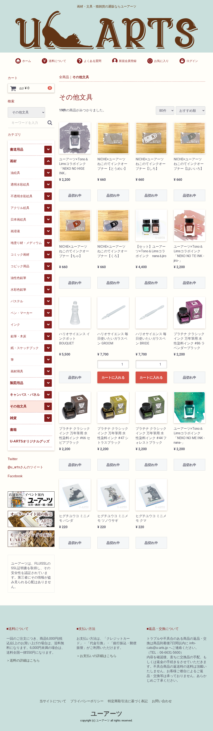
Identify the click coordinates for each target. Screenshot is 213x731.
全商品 (64, 77)
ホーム (26, 61)
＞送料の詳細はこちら (23, 660)
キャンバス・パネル (25, 394)
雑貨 (13, 418)
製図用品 (16, 383)
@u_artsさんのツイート (25, 467)
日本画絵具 (18, 219)
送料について (57, 61)
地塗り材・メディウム (26, 243)
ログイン (192, 61)
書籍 (13, 429)
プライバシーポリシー (87, 701)
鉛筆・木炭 (18, 336)
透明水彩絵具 (20, 184)
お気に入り (161, 61)
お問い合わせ (162, 701)
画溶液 (15, 231)
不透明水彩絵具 (21, 196)
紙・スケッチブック (25, 348)
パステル (17, 301)
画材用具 (17, 371)
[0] (13, 88)
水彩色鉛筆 (18, 289)
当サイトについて (53, 701)
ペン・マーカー (21, 313)
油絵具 (15, 173)
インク (15, 324)
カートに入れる (113, 377)
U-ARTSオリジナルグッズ (30, 441)
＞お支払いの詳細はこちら (96, 656)
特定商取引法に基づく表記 (128, 701)
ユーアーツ (107, 713)
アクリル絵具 (20, 208)
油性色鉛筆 (18, 278)
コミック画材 (20, 254)
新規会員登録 (127, 61)
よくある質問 (92, 61)
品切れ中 (75, 195)
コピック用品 (20, 266)
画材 (13, 161)
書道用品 (16, 149)
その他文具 (18, 406)
